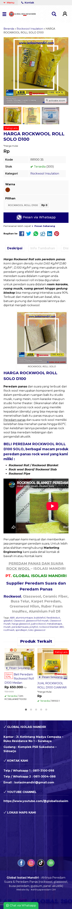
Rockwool (12, 596)
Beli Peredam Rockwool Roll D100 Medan (19, 678)
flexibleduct (53, 617)
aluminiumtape (24, 617)
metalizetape (54, 623)
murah (7, 627)
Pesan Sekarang (19, 668)
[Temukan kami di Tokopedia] (50, 865)
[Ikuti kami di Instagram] (31, 865)
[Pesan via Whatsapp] (7, 650)
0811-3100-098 (43, 770)
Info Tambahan (42, 248)
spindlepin (21, 630)
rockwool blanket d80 (51, 627)
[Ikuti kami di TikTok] (41, 865)
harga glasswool (21, 623)
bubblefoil (39, 617)
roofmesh (9, 630)
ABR (12, 617)
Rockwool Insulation (44, 173)
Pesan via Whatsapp (39, 217)
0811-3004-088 (44, 776)
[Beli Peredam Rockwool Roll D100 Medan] (20, 659)
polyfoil (34, 627)
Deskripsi (14, 248)
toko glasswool (36, 630)
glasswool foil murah (37, 620)
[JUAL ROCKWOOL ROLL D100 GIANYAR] (52, 663)
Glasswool (19, 620)
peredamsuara (20, 627)
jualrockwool (38, 623)
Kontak (29, 2)
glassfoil (7, 620)
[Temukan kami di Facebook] (22, 865)
